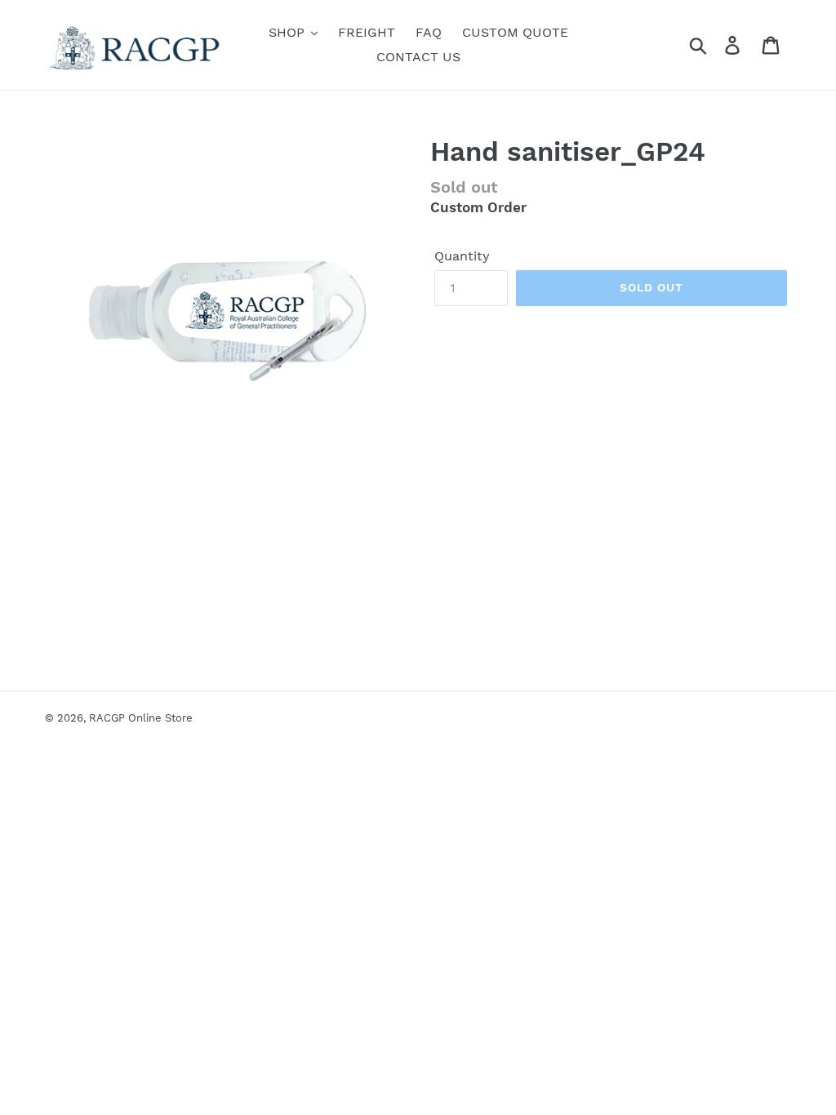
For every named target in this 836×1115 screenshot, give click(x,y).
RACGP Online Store (141, 718)
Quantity (462, 256)
